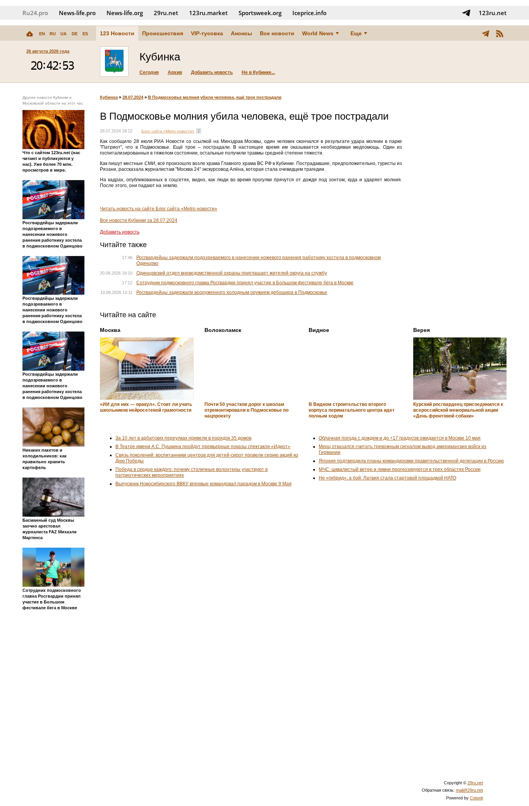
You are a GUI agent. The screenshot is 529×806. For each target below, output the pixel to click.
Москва (110, 330)
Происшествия (162, 33)
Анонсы (241, 33)
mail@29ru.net (469, 790)
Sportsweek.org (260, 13)
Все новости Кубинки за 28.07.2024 (138, 220)
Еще (356, 33)
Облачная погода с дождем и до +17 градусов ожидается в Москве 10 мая (400, 438)
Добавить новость (212, 72)
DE (74, 33)
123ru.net (493, 13)
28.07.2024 (132, 97)
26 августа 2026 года (47, 51)
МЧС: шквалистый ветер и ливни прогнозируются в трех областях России (400, 469)
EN (42, 33)
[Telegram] (486, 33)
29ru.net (166, 13)
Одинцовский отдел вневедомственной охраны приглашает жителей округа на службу (231, 273)
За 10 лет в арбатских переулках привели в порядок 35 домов (183, 438)
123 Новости (117, 33)
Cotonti (476, 798)
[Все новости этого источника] (198, 131)
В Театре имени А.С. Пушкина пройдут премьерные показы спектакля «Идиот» (202, 446)
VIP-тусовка (207, 33)
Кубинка (109, 97)
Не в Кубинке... (258, 72)
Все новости (277, 33)
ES (85, 33)
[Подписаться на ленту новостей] (500, 33)
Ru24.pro (35, 13)
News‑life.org (124, 13)
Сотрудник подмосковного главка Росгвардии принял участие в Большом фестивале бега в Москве (245, 282)
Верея (421, 330)
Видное (319, 330)
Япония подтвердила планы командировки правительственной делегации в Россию (411, 461)
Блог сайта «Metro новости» (167, 131)
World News (317, 33)
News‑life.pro (77, 13)
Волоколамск (222, 330)
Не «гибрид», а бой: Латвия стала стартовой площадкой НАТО (387, 478)
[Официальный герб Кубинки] (114, 61)
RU (53, 33)
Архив (175, 72)
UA (63, 33)
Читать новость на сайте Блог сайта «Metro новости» (158, 208)
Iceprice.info (309, 13)
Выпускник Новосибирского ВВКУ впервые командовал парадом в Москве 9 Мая (203, 483)
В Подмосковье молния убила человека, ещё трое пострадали (215, 97)
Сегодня (149, 72)
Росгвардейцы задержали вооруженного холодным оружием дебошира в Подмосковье (231, 292)
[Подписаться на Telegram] (466, 13)
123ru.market (208, 13)
